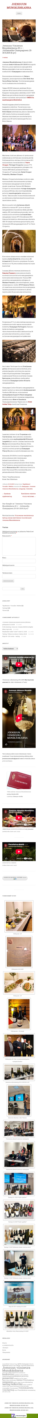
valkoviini (17, 1384)
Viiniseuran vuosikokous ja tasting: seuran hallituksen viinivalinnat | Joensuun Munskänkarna (18, 518)
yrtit (3, 1391)
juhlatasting (5, 1372)
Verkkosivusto (7, 573)
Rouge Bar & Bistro (22, 1378)
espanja (5, 1365)
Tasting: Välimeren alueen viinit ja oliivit (14, 634)
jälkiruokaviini (13, 1373)
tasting (6, 1384)
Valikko (19, 13)
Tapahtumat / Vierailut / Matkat (11, 606)
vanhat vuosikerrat (27, 1384)
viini (7, 1386)
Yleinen (4, 610)
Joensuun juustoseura (27, 1365)
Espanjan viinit (12, 1365)
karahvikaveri (22, 1372)
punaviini (8, 1378)
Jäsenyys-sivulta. (18, 796)
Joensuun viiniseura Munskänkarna (16, 1369)
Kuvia (4, 1350)
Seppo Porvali (21, 1382)
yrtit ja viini (7, 1391)
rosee (16, 1378)
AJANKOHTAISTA (8, 1345)
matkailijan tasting (19, 1374)
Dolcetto (32, 1364)
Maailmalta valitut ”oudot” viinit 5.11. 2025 (14, 632)
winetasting (31, 1390)
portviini (25, 1376)
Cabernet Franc (13, 1364)
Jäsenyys (5, 1348)
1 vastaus (5, 57)
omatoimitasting (7, 1376)
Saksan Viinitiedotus (25, 1380)
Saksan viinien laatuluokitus (9, 1380)
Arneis (4, 1364)
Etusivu (4, 1343)
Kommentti (7, 536)
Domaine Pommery (9, 273)
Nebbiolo (26, 1374)
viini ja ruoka (24, 1386)
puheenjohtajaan (7, 761)
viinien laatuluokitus (15, 1386)
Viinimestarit (14, 1388)
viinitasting (8, 1390)
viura (15, 1390)
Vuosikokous (22, 1390)
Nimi (4, 558)
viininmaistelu (26, 1387)
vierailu (4, 1386)
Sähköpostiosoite (8, 565)
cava (19, 1364)
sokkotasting (28, 1382)
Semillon (15, 1382)
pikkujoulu (17, 1376)
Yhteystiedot (6, 1352)
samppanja (22, 489)
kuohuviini (8, 1374)
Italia (18, 1365)
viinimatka (29, 489)
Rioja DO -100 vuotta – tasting (11, 636)
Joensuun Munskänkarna (19, 5)
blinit (7, 1364)
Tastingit (5, 608)
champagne (25, 486)
